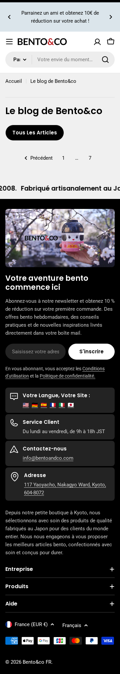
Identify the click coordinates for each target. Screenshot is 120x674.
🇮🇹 (62, 405)
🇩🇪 (35, 405)
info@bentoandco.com (48, 458)
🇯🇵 (71, 405)
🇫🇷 (53, 405)
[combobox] (60, 60)
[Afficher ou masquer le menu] (9, 42)
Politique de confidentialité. (67, 376)
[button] (9, 17)
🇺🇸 (26, 405)
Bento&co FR (37, 662)
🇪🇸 (44, 405)
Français (71, 625)
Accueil (13, 81)
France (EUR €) (31, 624)
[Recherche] (105, 60)
